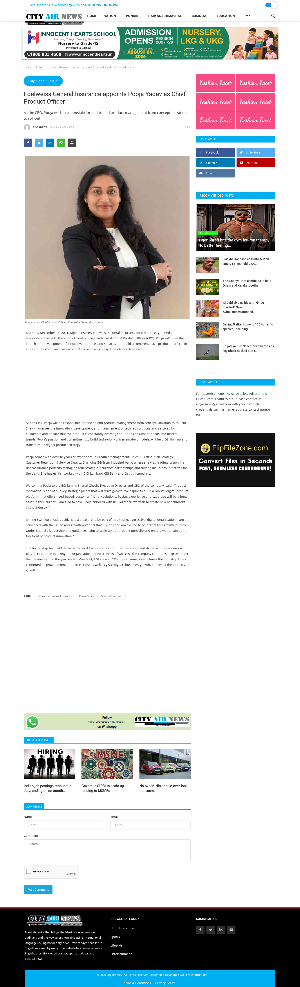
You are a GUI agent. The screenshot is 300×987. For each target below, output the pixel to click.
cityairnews (40, 127)
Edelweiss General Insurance (54, 596)
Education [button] (226, 16)
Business (40, 67)
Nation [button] (110, 16)
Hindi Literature (122, 928)
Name (28, 817)
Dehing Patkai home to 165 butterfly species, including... (248, 327)
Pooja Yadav (86, 596)
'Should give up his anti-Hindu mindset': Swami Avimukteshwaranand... (243, 307)
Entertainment (121, 954)
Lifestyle (116, 945)
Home (92, 16)
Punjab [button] (132, 16)
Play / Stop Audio (41, 81)
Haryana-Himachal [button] (165, 16)
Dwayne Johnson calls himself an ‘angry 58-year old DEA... (246, 261)
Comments (34, 806)
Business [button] (200, 16)
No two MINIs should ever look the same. (163, 788)
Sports (115, 937)
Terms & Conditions (136, 983)
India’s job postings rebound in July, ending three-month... (47, 788)
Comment (31, 835)
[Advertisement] (107, 389)
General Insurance (112, 596)
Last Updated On (73, 5)
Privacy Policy (165, 983)
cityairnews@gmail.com (213, 404)
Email (114, 817)
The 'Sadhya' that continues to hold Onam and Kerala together (247, 283)
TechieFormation (195, 975)
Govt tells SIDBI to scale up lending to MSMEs (102, 788)
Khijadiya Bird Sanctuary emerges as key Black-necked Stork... (248, 348)
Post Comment (38, 889)
